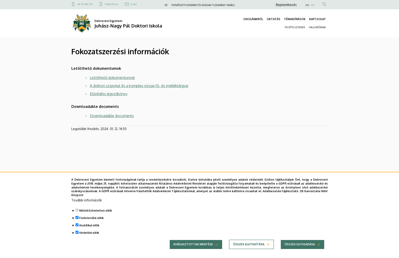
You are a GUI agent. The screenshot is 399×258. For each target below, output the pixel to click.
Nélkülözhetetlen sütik (95, 210)
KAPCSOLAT (317, 19)
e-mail (133, 4)
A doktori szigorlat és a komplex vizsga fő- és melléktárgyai (139, 85)
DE (166, 5)
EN (312, 5)
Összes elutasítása (248, 244)
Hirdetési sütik (89, 232)
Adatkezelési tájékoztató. (281, 191)
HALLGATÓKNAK (317, 27)
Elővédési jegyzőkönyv (108, 93)
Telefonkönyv (111, 4)
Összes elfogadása (299, 244)
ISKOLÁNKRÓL (253, 19)
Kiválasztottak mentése (193, 244)
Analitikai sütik (89, 225)
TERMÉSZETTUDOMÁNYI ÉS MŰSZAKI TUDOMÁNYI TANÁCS (203, 5)
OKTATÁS (273, 19)
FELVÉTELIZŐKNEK (295, 27)
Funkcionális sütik (91, 218)
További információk (86, 200)
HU (307, 5)
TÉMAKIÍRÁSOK (294, 19)
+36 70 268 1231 (85, 4)
